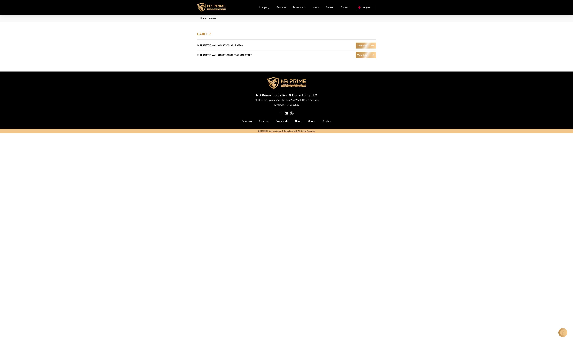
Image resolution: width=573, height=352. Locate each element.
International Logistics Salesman (220, 45)
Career (330, 7)
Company (264, 7)
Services (281, 7)
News (316, 7)
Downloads (299, 7)
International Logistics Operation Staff (224, 55)
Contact (345, 7)
